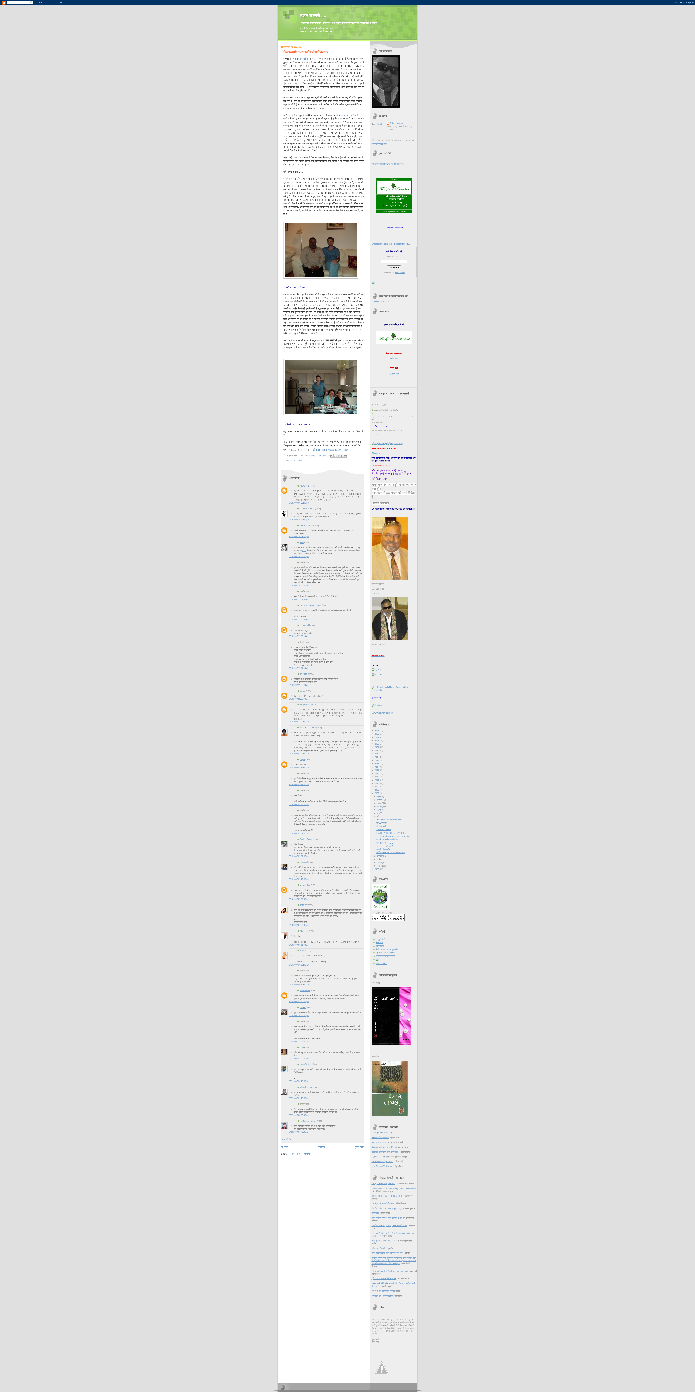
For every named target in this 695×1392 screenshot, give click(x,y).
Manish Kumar (306, 1087)
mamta (303, 1007)
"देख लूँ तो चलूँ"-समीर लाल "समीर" (384, 1241)
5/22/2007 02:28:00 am (299, 1098)
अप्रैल (379, 856)
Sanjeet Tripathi (306, 839)
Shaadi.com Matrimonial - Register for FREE (391, 244)
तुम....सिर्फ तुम (381, 823)
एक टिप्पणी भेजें (286, 1139)
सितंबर (379, 803)
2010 (377, 783)
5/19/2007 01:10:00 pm (299, 1001)
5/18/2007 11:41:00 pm (299, 668)
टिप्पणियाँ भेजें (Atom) (300, 1154)
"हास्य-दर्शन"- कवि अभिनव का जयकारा (389, 820)
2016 (377, 763)
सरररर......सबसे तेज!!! (384, 846)
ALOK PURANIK (307, 526)
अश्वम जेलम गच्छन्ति (383, 830)
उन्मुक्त (302, 759)
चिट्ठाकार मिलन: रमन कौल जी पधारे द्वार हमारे (305, 52)
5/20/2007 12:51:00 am (299, 1041)
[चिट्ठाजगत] (377, 670)
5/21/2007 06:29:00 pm (299, 1081)
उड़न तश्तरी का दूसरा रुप (380, 1142)
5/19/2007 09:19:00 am (299, 965)
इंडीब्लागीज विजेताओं (349, 115)
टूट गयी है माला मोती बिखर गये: (382, 1166)
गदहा (304, 550)
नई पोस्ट (284, 1147)
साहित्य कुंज (380, 946)
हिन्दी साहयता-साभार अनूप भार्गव (387, 949)
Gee (302, 1047)
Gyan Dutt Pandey (308, 509)
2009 (377, 787)
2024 (377, 737)
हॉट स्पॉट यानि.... (382, 826)
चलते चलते (304, 862)
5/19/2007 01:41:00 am (299, 768)
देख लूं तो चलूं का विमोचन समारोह (383, 1291)
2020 (377, 750)
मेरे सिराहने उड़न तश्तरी (380, 1133)
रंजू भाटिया (303, 674)
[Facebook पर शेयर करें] (342, 456)
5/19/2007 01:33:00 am (299, 754)
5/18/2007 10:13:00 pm (299, 520)
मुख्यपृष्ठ (321, 1147)
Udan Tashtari (306, 1064)
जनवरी (379, 866)
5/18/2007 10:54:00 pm (299, 585)
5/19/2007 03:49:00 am (299, 833)
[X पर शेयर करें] (338, 456)
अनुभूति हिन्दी (380, 939)
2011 (377, 780)
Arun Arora (304, 486)
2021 (377, 747)
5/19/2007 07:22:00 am (299, 899)
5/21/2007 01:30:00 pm (299, 1058)
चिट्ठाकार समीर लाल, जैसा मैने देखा (384, 1147)
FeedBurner (400, 272)
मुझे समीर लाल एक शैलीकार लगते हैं (384, 1278)
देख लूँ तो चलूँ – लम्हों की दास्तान (383, 1203)
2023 (377, 740)
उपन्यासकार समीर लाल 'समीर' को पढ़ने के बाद (388, 1196)
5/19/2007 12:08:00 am (299, 722)
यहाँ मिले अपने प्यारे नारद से (385, 953)
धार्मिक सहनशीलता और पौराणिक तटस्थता (390, 852)
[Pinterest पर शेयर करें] (345, 456)
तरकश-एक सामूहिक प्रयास (385, 956)
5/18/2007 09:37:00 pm (299, 503)
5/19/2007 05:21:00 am (299, 879)
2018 (377, 757)
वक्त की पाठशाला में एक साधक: (382, 1161)
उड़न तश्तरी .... (313, 15)
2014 (377, 770)
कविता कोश (394, 358)
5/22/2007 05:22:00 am (299, 1115)
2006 (377, 869)
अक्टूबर (380, 800)
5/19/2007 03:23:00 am (299, 804)
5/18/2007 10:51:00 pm (299, 556)
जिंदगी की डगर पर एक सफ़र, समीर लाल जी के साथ (389, 1225)
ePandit (303, 951)
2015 (377, 767)
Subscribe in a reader (381, 302)
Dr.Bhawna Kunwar (308, 1121)
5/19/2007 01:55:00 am (299, 784)
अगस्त (379, 806)
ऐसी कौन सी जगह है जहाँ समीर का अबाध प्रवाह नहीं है (390, 1271)
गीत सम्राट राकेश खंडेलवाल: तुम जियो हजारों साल (393, 836)
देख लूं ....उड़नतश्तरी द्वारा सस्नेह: (383, 1183)
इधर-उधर (294, 460)
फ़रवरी (379, 862)
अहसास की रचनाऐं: (378, 1157)
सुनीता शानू (303, 905)
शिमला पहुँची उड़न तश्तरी (380, 1137)
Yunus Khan (305, 885)
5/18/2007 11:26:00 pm (299, 619)
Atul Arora (304, 931)
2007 (377, 793)
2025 (377, 734)
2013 (377, 773)
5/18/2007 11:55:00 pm (299, 685)
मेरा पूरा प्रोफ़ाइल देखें (379, 144)
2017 (377, 760)
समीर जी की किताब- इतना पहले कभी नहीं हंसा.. (387, 1253)
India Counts (381, 963)
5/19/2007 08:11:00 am (299, 945)
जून (378, 813)
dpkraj (302, 691)
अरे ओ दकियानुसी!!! (383, 849)
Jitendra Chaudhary (308, 728)
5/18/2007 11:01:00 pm (299, 599)
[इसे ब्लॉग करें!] (335, 456)
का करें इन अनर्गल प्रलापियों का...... (388, 839)
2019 (377, 754)
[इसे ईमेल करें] (332, 456)
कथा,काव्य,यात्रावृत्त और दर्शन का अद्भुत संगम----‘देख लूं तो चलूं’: (394, 1188)
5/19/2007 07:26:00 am (299, 925)
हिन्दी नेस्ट (379, 942)
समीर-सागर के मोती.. (379, 1248)
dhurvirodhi (305, 625)
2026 (377, 730)
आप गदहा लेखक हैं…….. (385, 843)
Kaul (302, 542)
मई (378, 816)
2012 (377, 777)
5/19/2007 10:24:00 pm (299, 1015)
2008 (377, 790)
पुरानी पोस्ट (359, 1147)
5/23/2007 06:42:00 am (299, 1132)
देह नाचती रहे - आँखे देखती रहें (382, 1296)
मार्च (378, 859)
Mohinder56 (305, 990)
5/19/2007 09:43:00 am (299, 985)
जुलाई (379, 810)
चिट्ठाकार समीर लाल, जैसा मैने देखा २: (385, 1152)
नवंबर (379, 797)
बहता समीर (375, 1213)
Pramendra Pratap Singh (310, 605)
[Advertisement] (323, 1162)
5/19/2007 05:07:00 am (299, 856)
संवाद (300, 460)
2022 (377, 744)
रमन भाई (302, 58)
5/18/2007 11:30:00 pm (299, 636)
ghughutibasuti (306, 705)
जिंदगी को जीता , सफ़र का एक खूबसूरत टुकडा (388, 1208)
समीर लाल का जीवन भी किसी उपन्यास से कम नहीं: (389, 1218)
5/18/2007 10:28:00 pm (299, 536)
